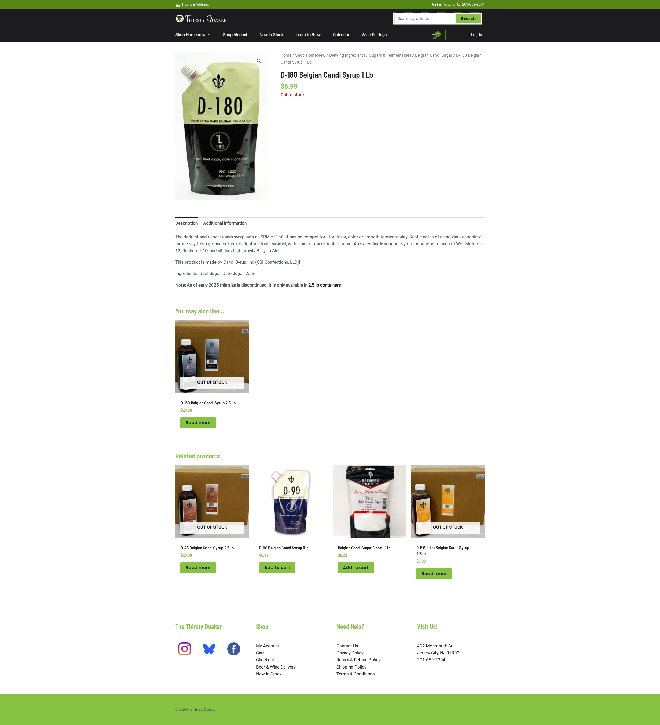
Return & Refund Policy (358, 659)
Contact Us (347, 645)
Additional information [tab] (225, 223)
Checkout (265, 659)
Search (468, 18)
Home (285, 55)
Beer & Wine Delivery (276, 667)
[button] (208, 35)
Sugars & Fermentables (390, 55)
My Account (267, 645)
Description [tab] (186, 223)
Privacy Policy (350, 652)
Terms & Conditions (355, 674)
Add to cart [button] (277, 568)
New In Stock (269, 674)
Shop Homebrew (310, 55)
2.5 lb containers (324, 285)
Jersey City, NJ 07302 (438, 652)
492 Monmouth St (434, 645)
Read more (198, 423)
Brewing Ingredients (347, 55)
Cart (260, 652)
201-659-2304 (473, 4)
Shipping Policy (351, 667)
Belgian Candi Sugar (433, 55)
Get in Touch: (444, 4)
